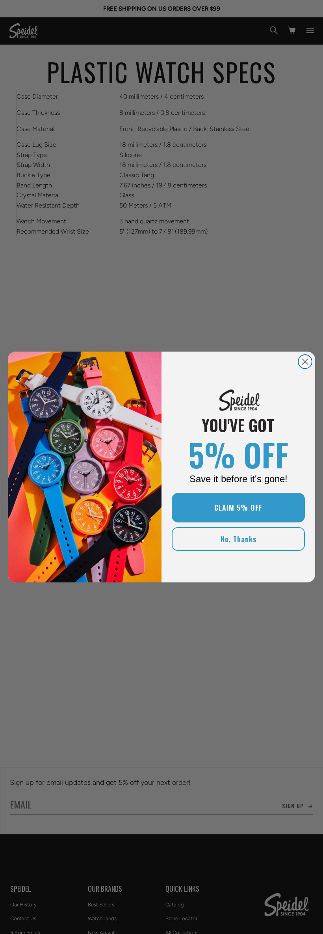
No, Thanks (238, 539)
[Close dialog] (305, 362)
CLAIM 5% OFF (238, 507)
